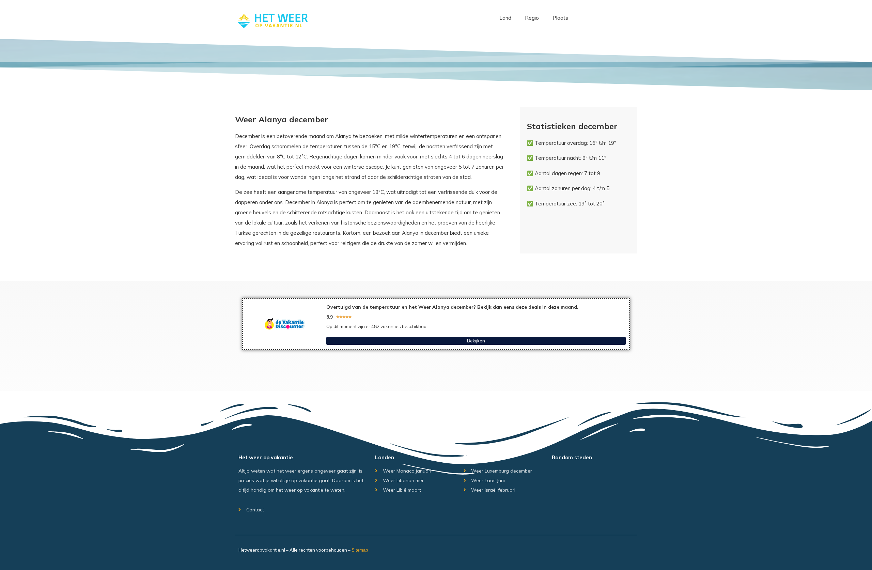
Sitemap (360, 550)
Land (505, 18)
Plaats (560, 18)
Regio (532, 18)
